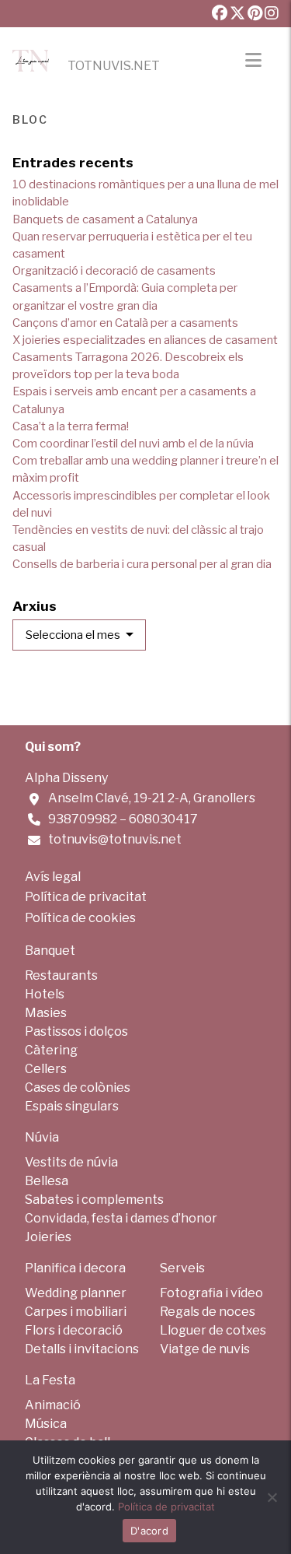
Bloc (30, 118)
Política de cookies (80, 917)
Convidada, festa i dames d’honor (121, 1218)
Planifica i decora (75, 1268)
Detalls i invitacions (82, 1349)
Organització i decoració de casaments (114, 271)
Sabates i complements (94, 1199)
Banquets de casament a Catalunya (105, 219)
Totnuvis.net (114, 66)
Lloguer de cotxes (213, 1330)
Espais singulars (72, 1106)
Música (46, 1423)
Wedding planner (75, 1293)
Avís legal (53, 876)
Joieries (48, 1237)
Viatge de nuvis (205, 1349)
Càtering (51, 1050)
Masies (46, 1012)
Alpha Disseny (66, 777)
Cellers (46, 1068)
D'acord (149, 1530)
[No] (271, 1497)
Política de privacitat (86, 896)
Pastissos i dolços (76, 1031)
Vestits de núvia (71, 1162)
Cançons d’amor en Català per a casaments (125, 323)
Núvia (42, 1137)
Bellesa (46, 1180)
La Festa (50, 1380)
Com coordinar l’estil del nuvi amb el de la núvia (133, 444)
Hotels (44, 994)
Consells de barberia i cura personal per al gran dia (142, 564)
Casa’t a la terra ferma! (70, 426)
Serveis (182, 1268)
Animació (53, 1405)
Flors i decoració (74, 1330)
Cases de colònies (77, 1087)
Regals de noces (207, 1311)
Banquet (50, 950)
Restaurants (61, 975)
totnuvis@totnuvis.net (115, 839)
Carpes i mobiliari (75, 1311)
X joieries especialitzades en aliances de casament (145, 340)
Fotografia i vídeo (211, 1293)
